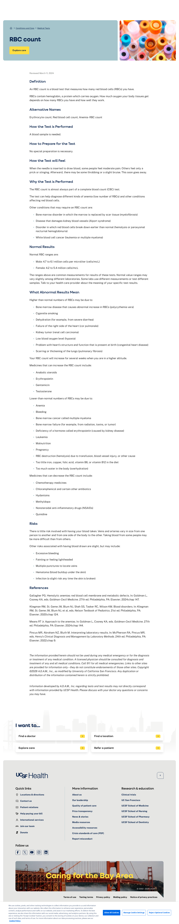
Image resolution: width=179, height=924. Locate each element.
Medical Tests (43, 28)
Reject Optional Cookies (159, 912)
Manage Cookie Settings (133, 912)
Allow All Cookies (111, 912)
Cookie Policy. (15, 921)
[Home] (32, 775)
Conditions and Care (25, 28)
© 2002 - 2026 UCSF (146, 889)
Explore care (19, 50)
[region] (89, 913)
